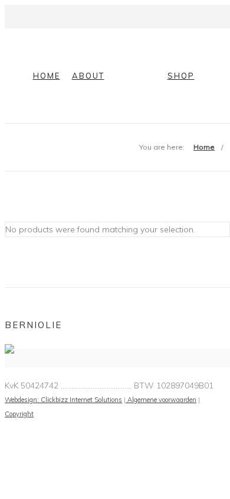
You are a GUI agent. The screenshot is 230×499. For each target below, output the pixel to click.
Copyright (19, 414)
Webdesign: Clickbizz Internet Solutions (63, 400)
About (88, 75)
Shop (181, 75)
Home (46, 75)
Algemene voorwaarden (161, 400)
